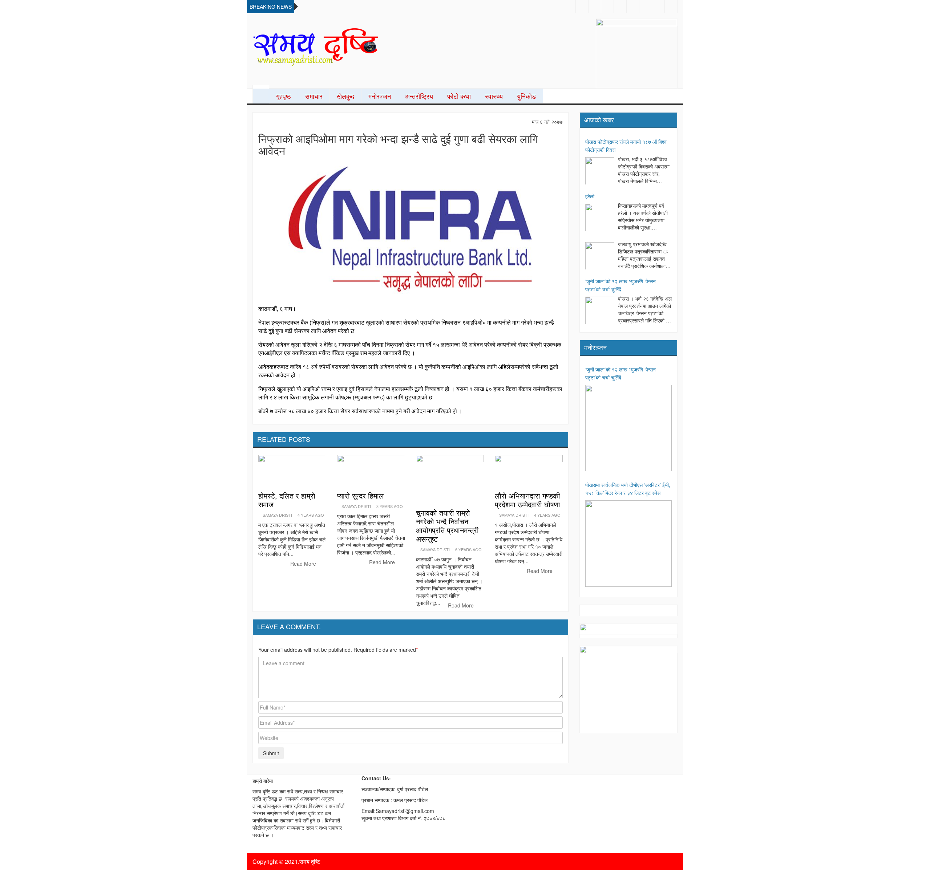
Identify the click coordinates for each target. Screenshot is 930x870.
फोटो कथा (459, 96)
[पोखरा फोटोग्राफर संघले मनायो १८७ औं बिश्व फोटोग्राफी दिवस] (599, 171)
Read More (304, 563)
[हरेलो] (599, 218)
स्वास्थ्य (494, 96)
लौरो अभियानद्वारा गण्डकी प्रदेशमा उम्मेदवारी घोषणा (527, 499)
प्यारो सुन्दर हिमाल (360, 495)
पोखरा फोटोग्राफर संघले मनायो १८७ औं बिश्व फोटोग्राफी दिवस (626, 145)
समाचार (314, 96)
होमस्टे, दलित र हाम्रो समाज (286, 499)
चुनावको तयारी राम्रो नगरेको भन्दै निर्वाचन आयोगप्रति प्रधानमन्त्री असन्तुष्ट (447, 525)
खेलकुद (345, 96)
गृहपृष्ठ (283, 96)
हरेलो (589, 196)
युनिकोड (526, 96)
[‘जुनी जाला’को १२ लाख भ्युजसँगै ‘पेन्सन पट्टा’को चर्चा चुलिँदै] (599, 311)
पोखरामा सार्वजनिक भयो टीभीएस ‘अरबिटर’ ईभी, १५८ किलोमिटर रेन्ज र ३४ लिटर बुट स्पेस (627, 488)
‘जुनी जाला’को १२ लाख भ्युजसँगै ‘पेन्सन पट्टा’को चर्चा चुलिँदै (620, 285)
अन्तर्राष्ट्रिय (419, 96)
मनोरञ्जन (379, 96)
